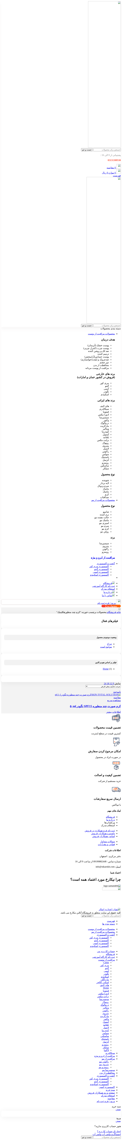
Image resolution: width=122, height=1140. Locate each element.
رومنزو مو (104, 1067)
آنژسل (106, 1041)
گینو (107, 968)
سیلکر (106, 1047)
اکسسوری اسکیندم (99, 575)
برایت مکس (103, 996)
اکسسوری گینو (101, 569)
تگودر (106, 974)
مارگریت (104, 1016)
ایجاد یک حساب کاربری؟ (109, 1131)
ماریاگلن (105, 979)
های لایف (104, 985)
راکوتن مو (104, 1061)
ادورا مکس (103, 993)
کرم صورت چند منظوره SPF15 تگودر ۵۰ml (95, 706)
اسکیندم (105, 976)
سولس (105, 1033)
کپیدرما (105, 1030)
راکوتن (105, 1010)
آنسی (106, 971)
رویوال (105, 1002)
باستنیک (105, 1039)
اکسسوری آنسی (101, 572)
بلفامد (106, 1024)
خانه (118, 612)
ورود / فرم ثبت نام (106, 1101)
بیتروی (105, 1013)
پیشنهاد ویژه (111, 606)
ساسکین (104, 1036)
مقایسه (111, 1098)
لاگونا (106, 1050)
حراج (109, 644)
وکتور (106, 1019)
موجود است (106, 647)
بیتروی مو (104, 1064)
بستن (118, 1109)
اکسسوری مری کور (99, 566)
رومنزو (105, 1044)
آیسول (106, 1022)
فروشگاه (111, 612)
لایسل (106, 1027)
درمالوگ (105, 1005)
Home (106, 669)
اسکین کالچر (102, 982)
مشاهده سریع (114, 700)
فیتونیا (106, 990)
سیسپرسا (104, 999)
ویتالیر (106, 1007)
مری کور (104, 965)
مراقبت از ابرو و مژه (103, 557)
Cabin (106, 962)
